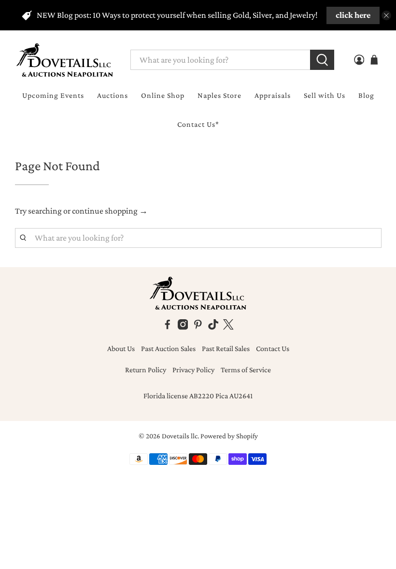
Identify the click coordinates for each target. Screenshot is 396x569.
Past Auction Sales (168, 348)
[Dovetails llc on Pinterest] (198, 327)
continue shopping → (110, 211)
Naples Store (219, 95)
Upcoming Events (53, 95)
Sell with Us (324, 95)
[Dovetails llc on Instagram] (183, 327)
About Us (121, 348)
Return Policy (145, 370)
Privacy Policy (193, 370)
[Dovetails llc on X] (228, 327)
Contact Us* (198, 124)
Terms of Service (246, 370)
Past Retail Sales (226, 348)
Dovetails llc (180, 436)
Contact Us (272, 348)
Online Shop (162, 95)
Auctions (112, 95)
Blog (366, 95)
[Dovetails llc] (64, 60)
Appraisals (273, 95)
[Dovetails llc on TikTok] (213, 327)
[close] (386, 15)
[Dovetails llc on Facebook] (167, 327)
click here (353, 15)
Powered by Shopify (229, 436)
